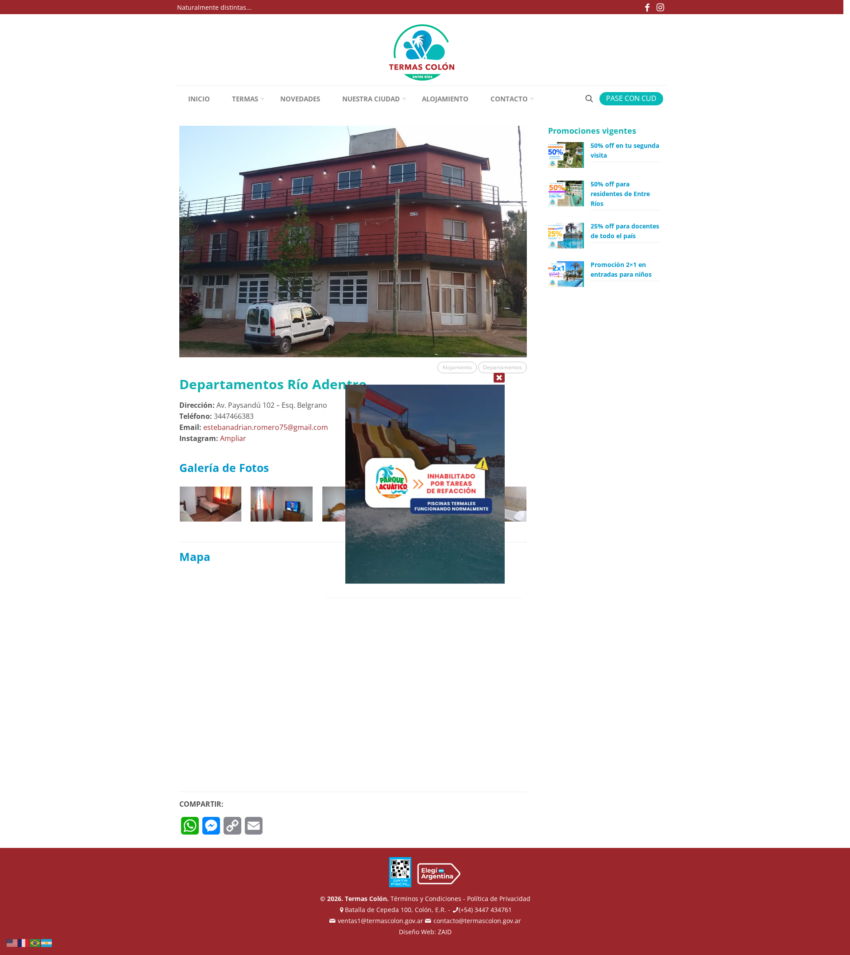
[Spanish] (47, 942)
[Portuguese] (35, 942)
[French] (24, 942)
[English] (12, 942)
